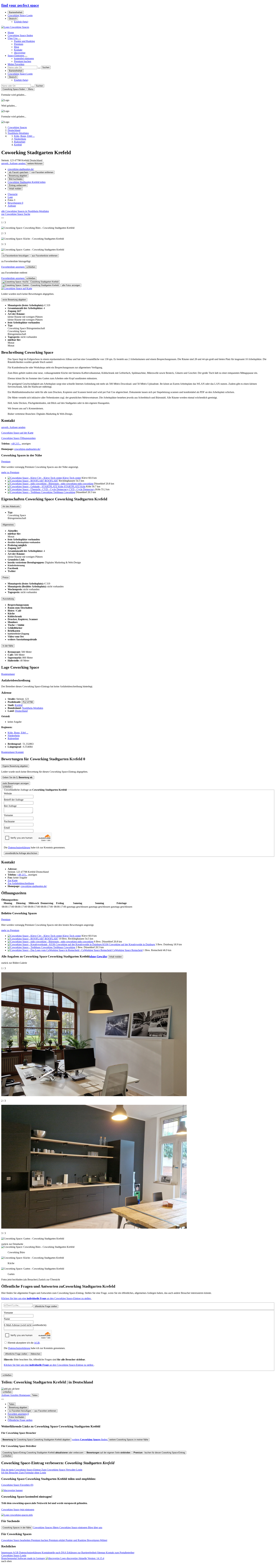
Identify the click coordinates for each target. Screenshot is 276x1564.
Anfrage (12, 205)
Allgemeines (8, 525)
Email (7, 827)
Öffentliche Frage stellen (20, 1420)
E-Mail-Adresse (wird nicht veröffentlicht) (25, 1325)
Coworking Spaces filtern (46, 1527)
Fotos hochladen (16, 1417)
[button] (138, 235)
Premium (18, 44)
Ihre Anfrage (10, 806)
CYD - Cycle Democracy (82, 489)
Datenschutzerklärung (19, 847)
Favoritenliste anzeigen (13, 267)
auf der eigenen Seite (108, 1452)
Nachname (9, 821)
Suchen (45, 67)
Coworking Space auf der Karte (17, 432)
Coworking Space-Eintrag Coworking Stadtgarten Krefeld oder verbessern (43, 1452)
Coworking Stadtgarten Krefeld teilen (27, 182)
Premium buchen (22, 61)
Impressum (7, 1552)
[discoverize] (12, 1490)
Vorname (8, 815)
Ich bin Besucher (23, 1472)
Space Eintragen (16, 55)
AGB (37, 1342)
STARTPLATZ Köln (74, 486)
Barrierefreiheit (15, 12)
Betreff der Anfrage (13, 799)
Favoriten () (17, 1485)
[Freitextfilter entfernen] (39, 68)
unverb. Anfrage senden (13, 163)
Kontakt (18, 49)
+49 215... (16, 443)
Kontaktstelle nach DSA (54, 1552)
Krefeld (19, 705)
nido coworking (85, 483)
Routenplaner (8, 674)
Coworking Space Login (20, 15)
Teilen (11, 1404)
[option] (21, 21)
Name (7, 1319)
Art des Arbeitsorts (11, 506)
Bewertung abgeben (18, 176)
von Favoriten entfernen (42, 172)
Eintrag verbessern (17, 185)
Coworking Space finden (20, 35)
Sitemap (101, 1552)
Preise (5, 577)
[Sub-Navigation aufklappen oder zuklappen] (19, 39)
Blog (16, 47)
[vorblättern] (2, 253)
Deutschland (21, 711)
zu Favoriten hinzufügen (20, 1411)
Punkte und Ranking (24, 41)
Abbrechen (35, 1354)
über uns (98, 1527)
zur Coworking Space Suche (15, 214)
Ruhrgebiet (13, 738)
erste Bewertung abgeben (14, 299)
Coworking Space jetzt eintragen (17, 1509)
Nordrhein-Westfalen (32, 708)
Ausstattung (8, 599)
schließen (30, 267)
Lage (10, 197)
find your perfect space (20, 5)
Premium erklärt (57, 1540)
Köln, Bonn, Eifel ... (18, 732)
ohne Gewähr (98, 956)
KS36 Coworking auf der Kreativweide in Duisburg (128, 944)
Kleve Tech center (72, 477)
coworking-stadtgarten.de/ (21, 169)
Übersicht (12, 194)
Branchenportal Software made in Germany (39, 1558)
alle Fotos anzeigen (71, 285)
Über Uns (13, 38)
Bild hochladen (16, 179)
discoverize (19, 52)
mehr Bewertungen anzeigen (16, 783)
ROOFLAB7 (51, 480)
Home (11, 32)
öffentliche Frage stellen (46, 1306)
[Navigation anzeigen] (2, 1399)
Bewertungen (15, 203)
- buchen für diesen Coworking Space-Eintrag (159, 1452)
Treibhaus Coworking (64, 492)
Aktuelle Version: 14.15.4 (91, 1558)
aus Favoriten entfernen (45, 1411)
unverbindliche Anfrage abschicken (21, 853)
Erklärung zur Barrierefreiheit (82, 1552)
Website (8, 793)
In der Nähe (8, 646)
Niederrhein (14, 735)
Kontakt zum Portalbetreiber (120, 1552)
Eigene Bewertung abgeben (15, 766)
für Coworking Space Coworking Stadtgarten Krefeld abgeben (36, 1439)
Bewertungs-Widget (97, 1540)
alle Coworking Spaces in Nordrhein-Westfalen (25, 211)
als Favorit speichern (18, 172)
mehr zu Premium (10, 472)
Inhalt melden (15, 188)
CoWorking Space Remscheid (127, 950)
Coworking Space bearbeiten (16, 1540)
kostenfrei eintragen (24, 58)
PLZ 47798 (28, 702)
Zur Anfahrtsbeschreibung (21, 883)
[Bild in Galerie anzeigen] (30, 282)
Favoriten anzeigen (18, 1414)
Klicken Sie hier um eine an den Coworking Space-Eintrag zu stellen (46, 1298)
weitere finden (90, 1439)
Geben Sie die (18, 777)
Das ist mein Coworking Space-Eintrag (41, 1469)
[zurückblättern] (2, 217)
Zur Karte (13, 880)
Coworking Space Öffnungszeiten (18, 438)
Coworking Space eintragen (73, 1527)
